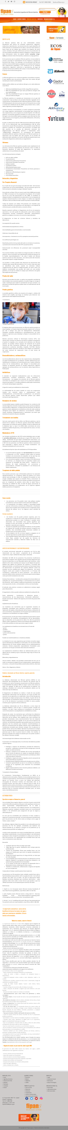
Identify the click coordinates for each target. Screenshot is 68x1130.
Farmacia (5, 1084)
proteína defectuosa (10, 438)
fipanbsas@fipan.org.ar (8, 1104)
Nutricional (50, 1080)
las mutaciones (28, 452)
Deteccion (27, 1089)
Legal (48, 1077)
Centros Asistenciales (30, 1094)
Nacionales (50, 1087)
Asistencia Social (51, 1079)
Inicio (4, 1077)
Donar (5, 1087)
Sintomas (27, 1091)
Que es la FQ (28, 1087)
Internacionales (51, 1091)
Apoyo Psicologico (51, 1082)
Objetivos (27, 1080)
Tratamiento (28, 1092)
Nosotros (27, 1077)
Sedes (27, 1082)
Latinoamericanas (51, 1089)
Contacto (5, 1086)
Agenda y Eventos (8, 1079)
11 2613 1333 (11, 1102)
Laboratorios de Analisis (31, 1096)
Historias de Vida (7, 1080)
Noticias (5, 1082)
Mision (27, 1079)
